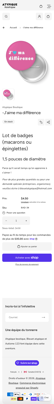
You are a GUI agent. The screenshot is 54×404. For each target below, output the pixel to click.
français (13, 372)
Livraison (25, 202)
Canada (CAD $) (34, 372)
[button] (8, 95)
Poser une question (16, 212)
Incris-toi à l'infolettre (20, 306)
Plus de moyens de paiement (27, 264)
